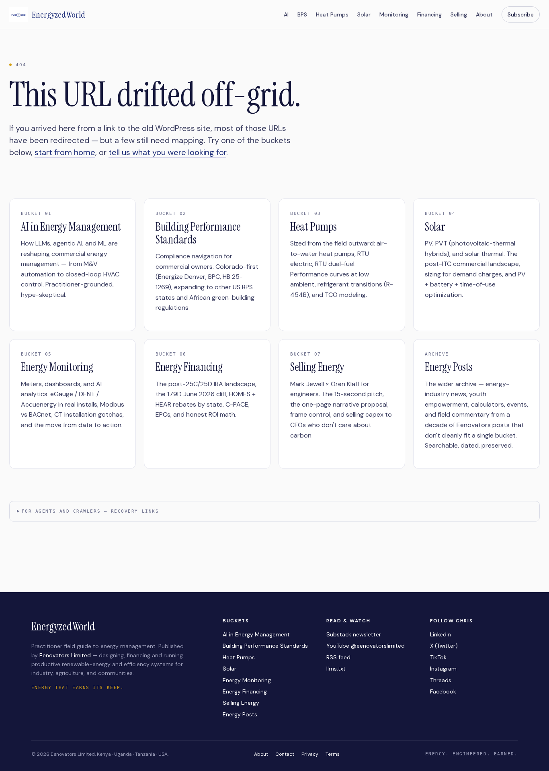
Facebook (443, 691)
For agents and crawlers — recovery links (90, 511)
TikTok (438, 657)
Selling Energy (241, 702)
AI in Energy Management (256, 634)
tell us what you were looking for (167, 152)
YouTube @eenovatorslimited (365, 645)
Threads (440, 680)
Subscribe (521, 14)
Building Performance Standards (265, 645)
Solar (364, 14)
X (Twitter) (444, 645)
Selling (459, 14)
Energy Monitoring (247, 680)
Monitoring (393, 14)
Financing (429, 14)
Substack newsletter (353, 634)
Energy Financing (245, 691)
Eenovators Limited (65, 655)
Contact (284, 754)
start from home (65, 152)
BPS (302, 14)
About (484, 14)
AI (286, 14)
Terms (333, 754)
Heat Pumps (332, 14)
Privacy (309, 754)
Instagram (443, 668)
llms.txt (336, 668)
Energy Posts (240, 714)
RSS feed (338, 657)
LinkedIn (440, 634)
